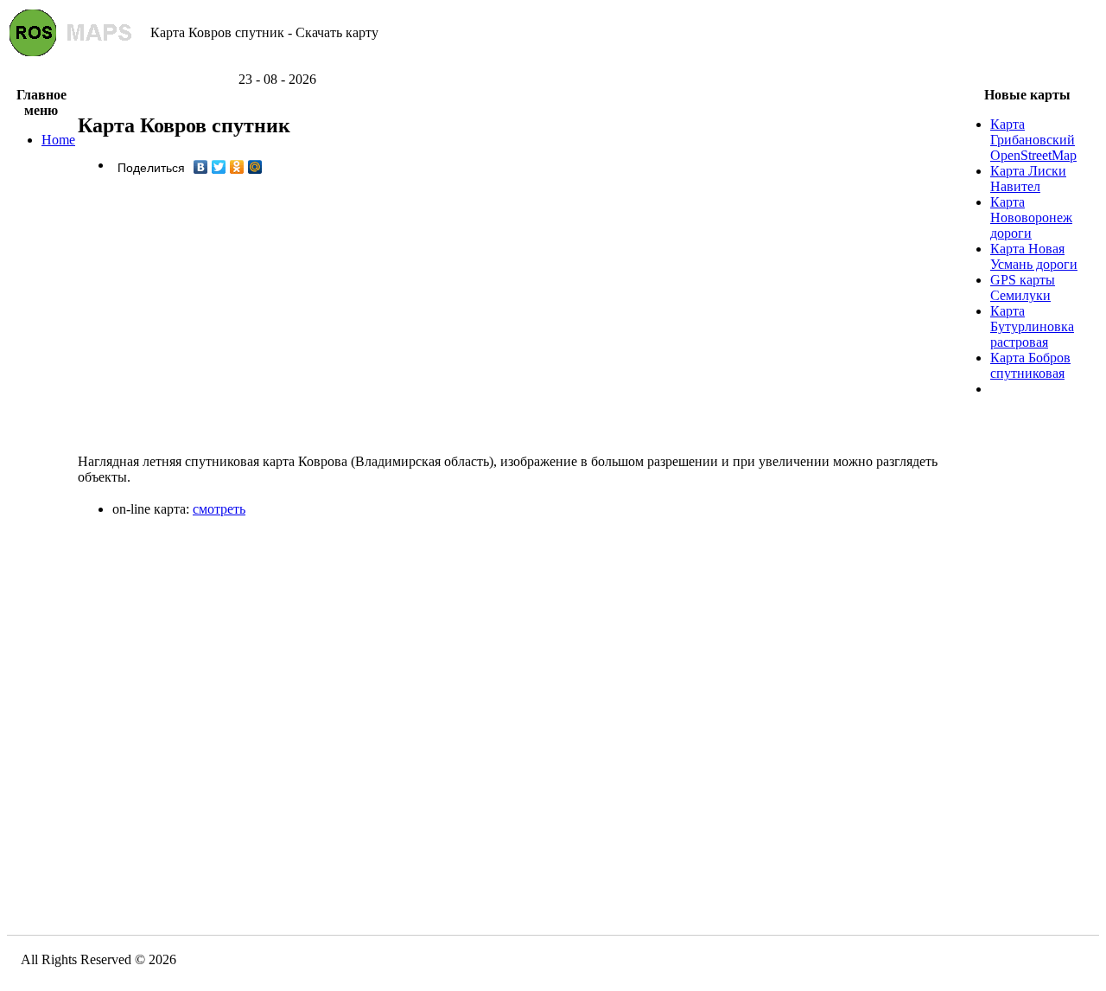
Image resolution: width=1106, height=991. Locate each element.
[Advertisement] (553, 65)
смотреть (219, 509)
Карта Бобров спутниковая (1030, 365)
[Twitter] (219, 167)
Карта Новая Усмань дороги (1033, 256)
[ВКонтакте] (201, 167)
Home (58, 139)
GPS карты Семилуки (1022, 287)
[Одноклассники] (237, 167)
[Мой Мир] (255, 167)
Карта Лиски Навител (1028, 178)
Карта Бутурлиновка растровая (1032, 326)
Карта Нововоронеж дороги (1031, 217)
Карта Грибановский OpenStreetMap (1033, 140)
